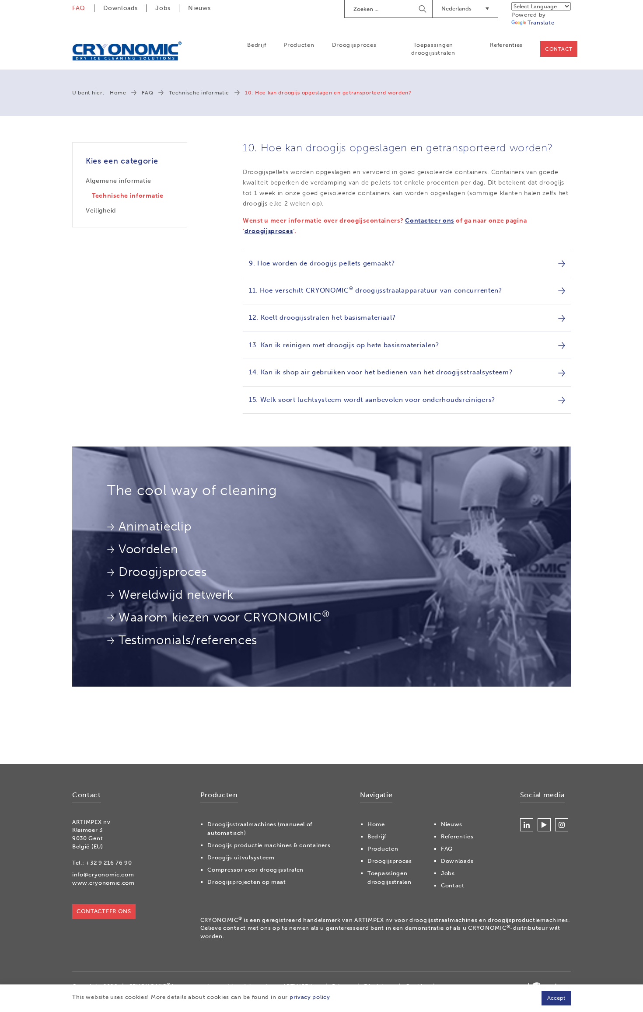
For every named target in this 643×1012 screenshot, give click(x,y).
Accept (556, 998)
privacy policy (310, 997)
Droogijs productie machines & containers (268, 845)
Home (118, 93)
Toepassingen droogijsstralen (433, 49)
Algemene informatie (118, 181)
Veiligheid (101, 210)
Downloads (120, 8)
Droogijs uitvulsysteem (240, 857)
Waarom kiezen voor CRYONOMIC (224, 616)
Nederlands (456, 8)
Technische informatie (199, 93)
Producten (298, 45)
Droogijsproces (354, 45)
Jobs (162, 8)
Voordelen (148, 549)
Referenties (506, 45)
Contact (559, 49)
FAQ (78, 8)
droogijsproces (269, 231)
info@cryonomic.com (103, 874)
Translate (541, 22)
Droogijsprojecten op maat (246, 882)
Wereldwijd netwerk (176, 594)
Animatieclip (155, 526)
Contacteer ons (429, 220)
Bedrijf (256, 45)
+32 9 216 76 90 (109, 862)
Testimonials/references (188, 640)
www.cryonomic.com (103, 882)
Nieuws (199, 8)
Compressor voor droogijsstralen (255, 869)
